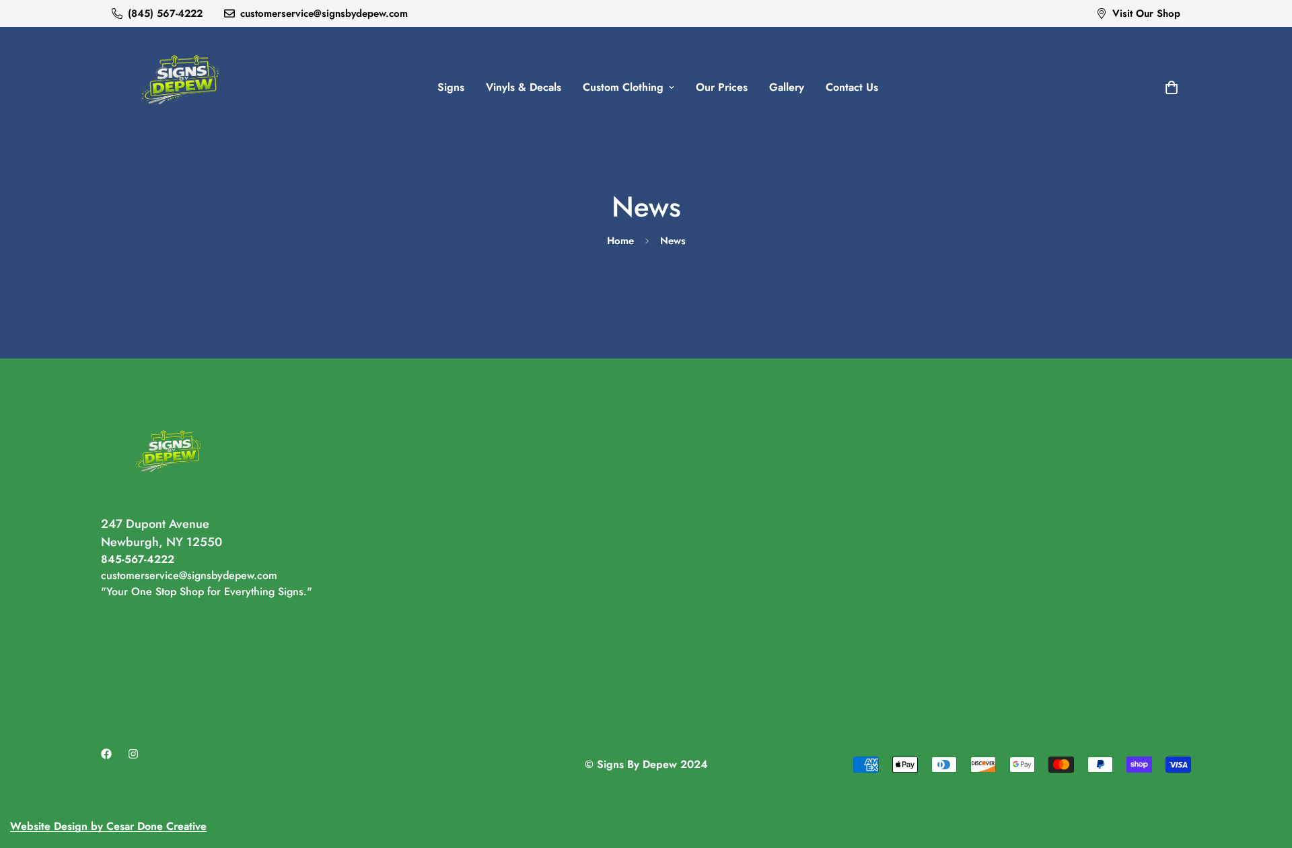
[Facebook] (106, 753)
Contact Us (852, 87)
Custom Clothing (623, 87)
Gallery (786, 87)
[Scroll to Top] (1265, 774)
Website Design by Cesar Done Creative (108, 826)
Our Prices (722, 87)
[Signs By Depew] (180, 87)
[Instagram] (133, 753)
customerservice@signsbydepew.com (189, 575)
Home (620, 240)
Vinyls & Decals (523, 87)
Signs (450, 87)
